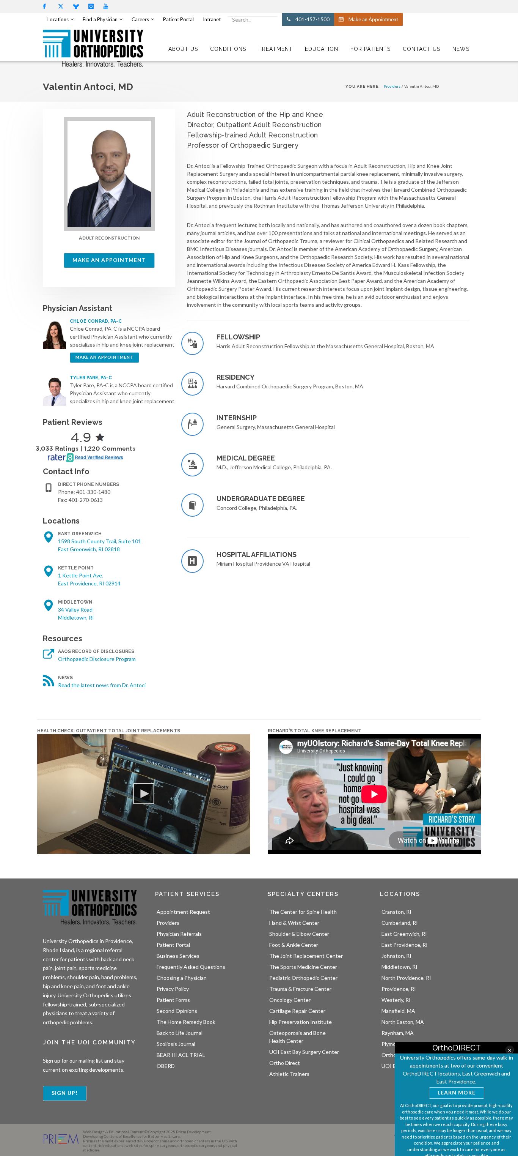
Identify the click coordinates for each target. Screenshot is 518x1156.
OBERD (166, 1066)
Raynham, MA (397, 1033)
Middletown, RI (399, 967)
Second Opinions (177, 1011)
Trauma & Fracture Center (300, 989)
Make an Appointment (109, 260)
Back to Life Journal (179, 1033)
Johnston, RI (396, 956)
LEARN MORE (457, 1092)
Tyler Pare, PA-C (91, 377)
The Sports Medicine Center (303, 967)
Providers (392, 86)
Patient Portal (173, 945)
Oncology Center (290, 1000)
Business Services (178, 956)
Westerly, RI (396, 1000)
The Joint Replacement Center (306, 956)
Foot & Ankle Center (293, 945)
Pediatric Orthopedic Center (303, 978)
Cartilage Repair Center (297, 1011)
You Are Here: (362, 86)
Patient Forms (173, 1000)
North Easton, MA (402, 1022)
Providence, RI (398, 989)
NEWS (460, 49)
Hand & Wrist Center (294, 922)
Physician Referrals (179, 933)
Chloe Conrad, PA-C (96, 321)
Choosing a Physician (182, 978)
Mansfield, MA (398, 1011)
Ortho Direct (284, 1063)
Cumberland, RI (399, 922)
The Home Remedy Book (186, 1022)
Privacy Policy (173, 989)
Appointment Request (183, 911)
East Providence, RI (404, 945)
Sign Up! (65, 1093)
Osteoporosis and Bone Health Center (297, 1037)
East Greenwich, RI (404, 933)
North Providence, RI (406, 978)
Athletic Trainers (289, 1074)
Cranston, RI (396, 911)
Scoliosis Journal (176, 1044)
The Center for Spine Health (303, 911)
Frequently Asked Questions (191, 967)
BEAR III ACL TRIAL (181, 1055)
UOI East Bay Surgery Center (304, 1052)
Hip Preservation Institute (300, 1022)
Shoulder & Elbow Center (299, 933)
